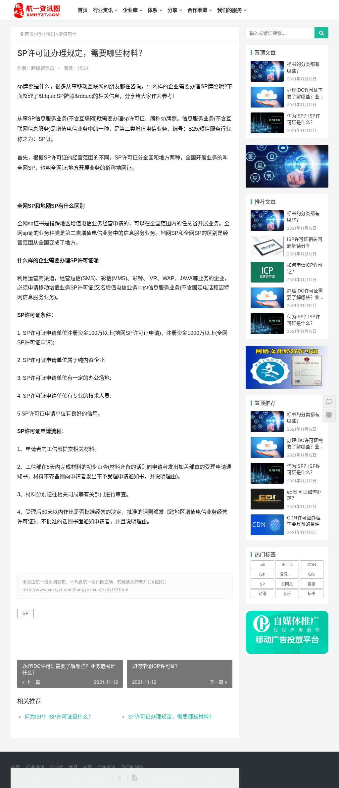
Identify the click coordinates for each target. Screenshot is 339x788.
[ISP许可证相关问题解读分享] (267, 240)
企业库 (130, 10)
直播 (311, 584)
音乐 (287, 593)
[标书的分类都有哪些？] (267, 65)
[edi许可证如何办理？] (267, 493)
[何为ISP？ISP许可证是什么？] (267, 116)
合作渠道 (197, 10)
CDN (311, 564)
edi (262, 564)
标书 (311, 593)
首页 (83, 10)
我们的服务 (229, 10)
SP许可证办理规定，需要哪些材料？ (171, 716)
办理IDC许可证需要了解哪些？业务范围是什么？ (305, 96)
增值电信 (67, 34)
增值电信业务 (289, 574)
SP (25, 613)
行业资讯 (103, 10)
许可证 (287, 564)
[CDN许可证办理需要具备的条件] (267, 518)
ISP (262, 574)
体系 (153, 10)
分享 (172, 10)
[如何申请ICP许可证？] (267, 266)
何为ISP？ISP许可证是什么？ (58, 716)
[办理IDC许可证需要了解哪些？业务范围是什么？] (267, 91)
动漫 (262, 593)
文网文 (287, 584)
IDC (311, 574)
